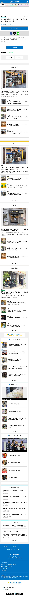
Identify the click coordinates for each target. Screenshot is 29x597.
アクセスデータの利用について (7, 566)
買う (16, 4)
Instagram (16, 557)
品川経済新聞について (6, 562)
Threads (20, 557)
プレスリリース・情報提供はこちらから (9, 564)
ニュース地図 (3, 16)
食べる (7, 4)
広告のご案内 (4, 570)
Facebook (9, 557)
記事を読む (14, 47)
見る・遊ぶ (12, 4)
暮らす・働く (20, 4)
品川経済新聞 (14, 2)
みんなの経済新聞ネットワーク (14, 583)
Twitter (12, 557)
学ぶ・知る (26, 4)
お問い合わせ (4, 568)
